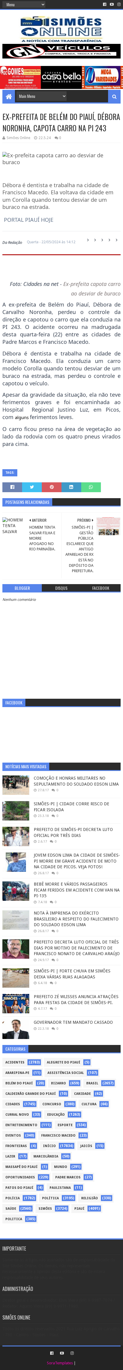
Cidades (12, 1104)
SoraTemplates (60, 1363)
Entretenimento (21, 1125)
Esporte (65, 1125)
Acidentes (14, 1062)
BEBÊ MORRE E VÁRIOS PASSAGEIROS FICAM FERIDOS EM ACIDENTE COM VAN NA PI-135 (77, 890)
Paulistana (60, 1188)
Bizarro (58, 1083)
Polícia (12, 1198)
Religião (89, 1198)
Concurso (51, 1104)
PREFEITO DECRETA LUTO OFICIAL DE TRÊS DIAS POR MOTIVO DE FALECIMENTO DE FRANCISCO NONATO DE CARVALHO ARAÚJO (77, 948)
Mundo (60, 1167)
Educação (56, 1115)
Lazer (10, 1156)
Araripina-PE (17, 1073)
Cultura (89, 1104)
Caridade (82, 1094)
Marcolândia (45, 1156)
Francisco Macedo (58, 1135)
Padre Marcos (68, 1177)
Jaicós (86, 1146)
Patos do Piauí (19, 1188)
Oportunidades (20, 1177)
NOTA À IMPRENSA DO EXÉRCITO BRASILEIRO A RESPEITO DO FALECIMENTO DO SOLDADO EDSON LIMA (76, 919)
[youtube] (112, 4)
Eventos (13, 1135)
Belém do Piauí (19, 1083)
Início (49, 1146)
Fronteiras (16, 1146)
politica (13, 1219)
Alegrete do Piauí (63, 1062)
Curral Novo (17, 1115)
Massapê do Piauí (21, 1167)
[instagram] (118, 4)
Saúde (10, 1209)
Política (50, 1198)
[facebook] (104, 4)
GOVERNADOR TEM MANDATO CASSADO (73, 1022)
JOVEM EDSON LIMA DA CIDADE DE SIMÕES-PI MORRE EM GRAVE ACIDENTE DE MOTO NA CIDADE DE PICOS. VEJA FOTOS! (77, 861)
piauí (79, 1209)
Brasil (92, 1083)
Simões (45, 1209)
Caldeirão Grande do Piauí (30, 1094)
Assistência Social (65, 1073)
